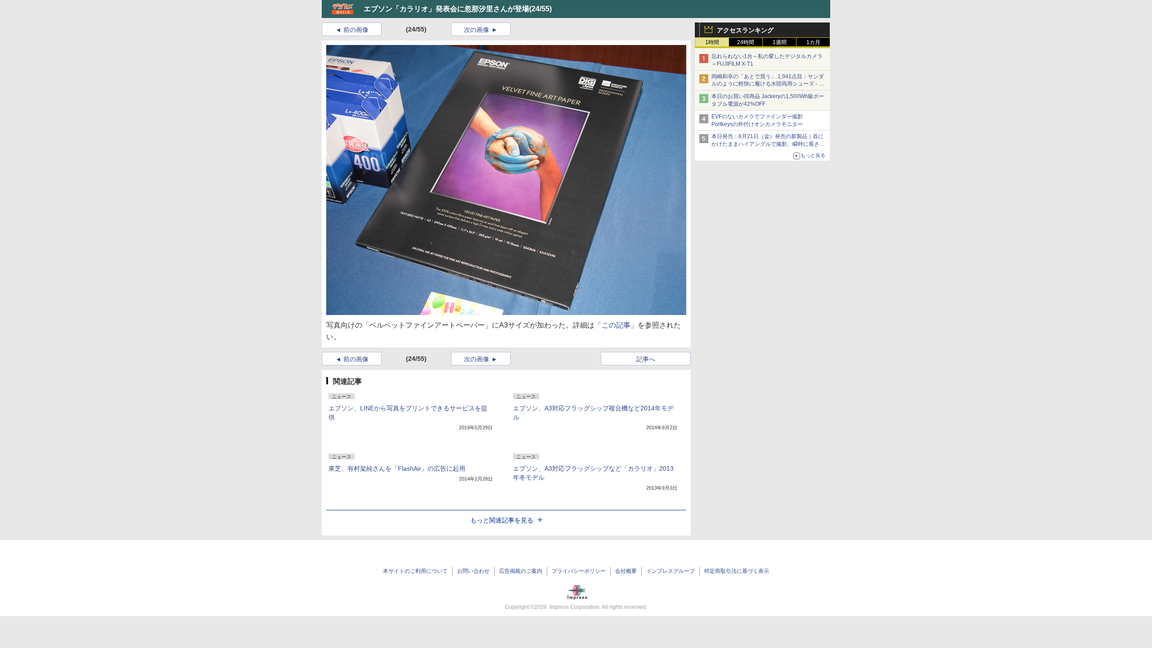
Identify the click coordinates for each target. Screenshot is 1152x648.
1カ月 (813, 42)
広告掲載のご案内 (520, 571)
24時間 (745, 42)
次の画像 (476, 29)
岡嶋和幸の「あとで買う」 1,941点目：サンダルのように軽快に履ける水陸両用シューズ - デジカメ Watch (767, 84)
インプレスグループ (670, 571)
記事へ (645, 359)
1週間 (780, 42)
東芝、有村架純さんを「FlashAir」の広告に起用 (396, 468)
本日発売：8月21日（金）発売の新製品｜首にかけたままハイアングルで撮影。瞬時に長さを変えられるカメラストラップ (768, 144)
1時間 (712, 42)
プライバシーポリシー (579, 571)
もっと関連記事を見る (501, 520)
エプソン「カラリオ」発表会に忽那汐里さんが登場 (446, 9)
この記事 (616, 325)
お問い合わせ (473, 571)
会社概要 (626, 571)
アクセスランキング (745, 30)
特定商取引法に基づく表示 (736, 571)
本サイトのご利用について (415, 571)
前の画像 (356, 29)
